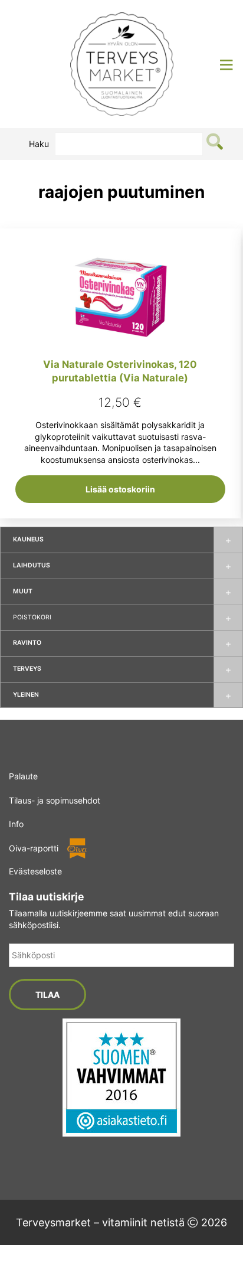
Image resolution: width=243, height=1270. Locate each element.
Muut (22, 591)
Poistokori (32, 617)
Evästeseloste (35, 871)
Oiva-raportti (33, 848)
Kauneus (28, 539)
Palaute (23, 776)
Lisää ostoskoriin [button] (120, 489)
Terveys (27, 668)
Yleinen (26, 694)
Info (16, 824)
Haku (39, 144)
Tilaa (47, 995)
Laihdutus (31, 565)
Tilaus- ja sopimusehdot (54, 800)
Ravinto (27, 643)
